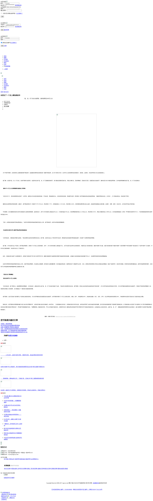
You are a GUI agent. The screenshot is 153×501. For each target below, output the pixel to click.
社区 (5, 64)
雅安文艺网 (47, 468)
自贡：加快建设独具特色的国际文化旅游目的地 (14, 328)
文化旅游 (14, 335)
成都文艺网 (41, 468)
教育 (5, 62)
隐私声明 (28, 459)
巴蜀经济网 (54, 468)
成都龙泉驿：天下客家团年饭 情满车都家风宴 (13, 330)
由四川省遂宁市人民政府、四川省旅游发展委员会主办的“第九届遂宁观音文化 (23, 366)
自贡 (9, 335)
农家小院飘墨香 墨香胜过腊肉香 (10, 327)
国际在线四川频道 (63, 468)
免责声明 (17, 459)
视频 (5, 57)
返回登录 (6, 29)
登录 (2, 45)
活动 (5, 56)
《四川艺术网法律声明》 (9, 13)
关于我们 (6, 459)
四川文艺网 (7, 468)
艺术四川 (6, 61)
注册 (2, 16)
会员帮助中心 (35, 459)
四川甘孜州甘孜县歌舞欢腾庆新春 (10, 325)
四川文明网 (23, 468)
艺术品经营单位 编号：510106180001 (62, 489)
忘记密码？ (19, 13)
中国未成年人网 (15, 468)
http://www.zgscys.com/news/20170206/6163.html (65, 316)
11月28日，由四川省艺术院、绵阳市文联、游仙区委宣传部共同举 (22, 355)
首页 (5, 78)
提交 (2, 29)
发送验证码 (18, 5)
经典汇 (29, 468)
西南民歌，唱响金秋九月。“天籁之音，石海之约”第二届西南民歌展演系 (22, 378)
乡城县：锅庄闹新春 (6, 323)
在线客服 (7, 66)
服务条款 (22, 459)
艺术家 (6, 59)
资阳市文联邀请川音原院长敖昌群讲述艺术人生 (14, 332)
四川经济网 (34, 468)
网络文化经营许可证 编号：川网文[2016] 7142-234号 (87, 489)
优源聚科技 (96, 483)
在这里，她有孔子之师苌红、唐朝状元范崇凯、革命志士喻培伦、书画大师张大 (23, 390)
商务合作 (11, 459)
